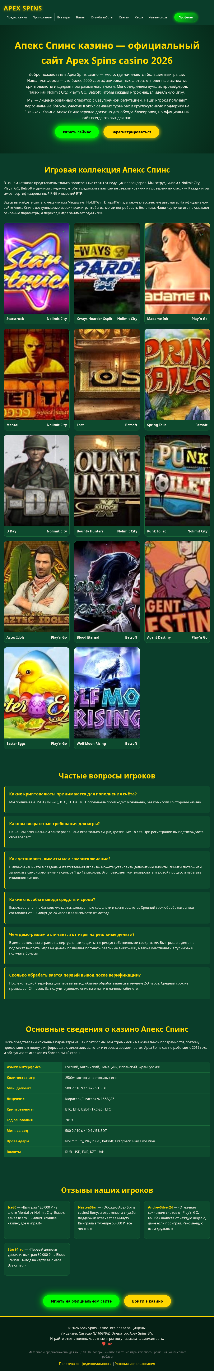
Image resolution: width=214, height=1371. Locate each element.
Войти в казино (147, 1301)
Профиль (185, 17)
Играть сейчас (77, 131)
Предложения (16, 17)
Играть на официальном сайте (81, 1301)
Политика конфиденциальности (85, 1363)
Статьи (124, 17)
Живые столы (158, 17)
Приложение (42, 17)
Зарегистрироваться (131, 131)
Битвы (80, 17)
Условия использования (135, 1363)
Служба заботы (102, 17)
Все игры (63, 17)
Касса (139, 17)
